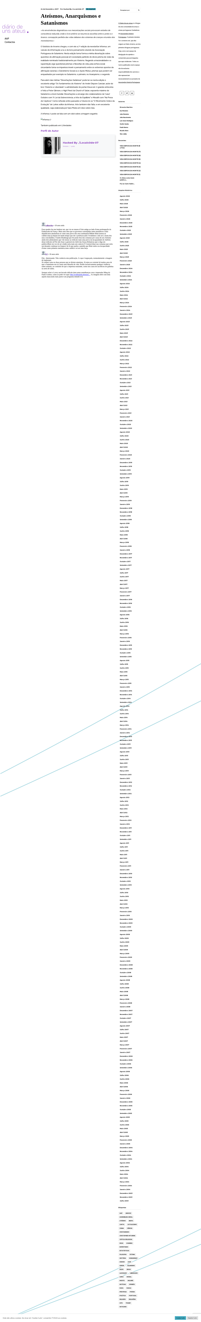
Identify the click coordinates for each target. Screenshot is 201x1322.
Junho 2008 (124, 988)
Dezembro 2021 (126, 375)
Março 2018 (124, 542)
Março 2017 (124, 588)
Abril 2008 (124, 995)
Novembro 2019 (126, 466)
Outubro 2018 (125, 516)
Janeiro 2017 (125, 596)
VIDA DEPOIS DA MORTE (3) (130, 167)
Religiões (132, 1299)
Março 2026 (124, 211)
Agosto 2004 (125, 1163)
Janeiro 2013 (125, 778)
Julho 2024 (124, 287)
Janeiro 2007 (125, 1052)
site (121, 1303)
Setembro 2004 (126, 1159)
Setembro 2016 (126, 611)
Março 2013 (124, 771)
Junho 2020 (124, 440)
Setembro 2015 (125, 657)
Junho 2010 (124, 896)
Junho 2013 (124, 759)
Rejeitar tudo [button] (192, 1318)
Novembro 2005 (126, 1106)
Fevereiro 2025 (126, 261)
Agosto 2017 (124, 569)
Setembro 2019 (126, 474)
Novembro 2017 (126, 558)
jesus (129, 1269)
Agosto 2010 (124, 889)
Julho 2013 (124, 755)
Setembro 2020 (126, 428)
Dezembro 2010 (126, 873)
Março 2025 (124, 257)
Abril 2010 (123, 904)
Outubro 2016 (125, 607)
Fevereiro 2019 (125, 500)
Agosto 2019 (124, 478)
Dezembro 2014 (126, 691)
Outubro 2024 (125, 276)
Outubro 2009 (125, 927)
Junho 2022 (124, 360)
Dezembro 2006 (126, 1056)
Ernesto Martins (126, 107)
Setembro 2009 (126, 930)
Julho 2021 (124, 394)
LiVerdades (67, 125)
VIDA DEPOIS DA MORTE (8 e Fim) (130, 147)
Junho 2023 (124, 329)
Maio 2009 (124, 946)
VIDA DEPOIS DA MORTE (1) (130, 174)
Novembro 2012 (126, 786)
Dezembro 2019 (126, 462)
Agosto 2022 (125, 352)
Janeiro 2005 (125, 1144)
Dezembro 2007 (126, 1010)
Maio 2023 (124, 333)
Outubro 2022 (125, 348)
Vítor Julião (123, 134)
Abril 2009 (124, 950)
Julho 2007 (124, 1029)
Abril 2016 (123, 630)
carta (122, 1224)
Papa (121, 1288)
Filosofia (123, 1254)
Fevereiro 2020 (126, 455)
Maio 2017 (123, 580)
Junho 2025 (124, 245)
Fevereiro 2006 (126, 1094)
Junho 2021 (124, 398)
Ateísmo (123, 1221)
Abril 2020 (124, 447)
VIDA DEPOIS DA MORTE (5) (130, 159)
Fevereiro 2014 (126, 729)
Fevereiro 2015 (125, 683)
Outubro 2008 (125, 972)
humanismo (133, 1258)
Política (123, 1295)
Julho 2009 (124, 938)
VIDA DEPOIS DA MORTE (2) (130, 171)
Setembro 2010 (126, 885)
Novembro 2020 (126, 420)
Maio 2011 (123, 854)
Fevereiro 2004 (126, 1186)
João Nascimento (125, 117)
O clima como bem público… (127, 179)
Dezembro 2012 (126, 782)
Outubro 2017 (125, 561)
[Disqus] (78, 190)
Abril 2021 (123, 405)
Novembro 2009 (126, 923)
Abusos (128, 1213)
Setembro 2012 (126, 793)
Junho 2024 (124, 291)
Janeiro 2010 (125, 915)
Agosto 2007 (125, 1026)
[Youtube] (132, 93)
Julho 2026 (124, 200)
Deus (121, 1243)
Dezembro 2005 (126, 1102)
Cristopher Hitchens (127, 1235)
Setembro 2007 (126, 1022)
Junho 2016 (124, 622)
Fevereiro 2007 (126, 1049)
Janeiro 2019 (125, 504)
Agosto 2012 (124, 797)
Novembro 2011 (126, 832)
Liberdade (133, 1273)
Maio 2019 (123, 489)
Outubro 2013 (125, 744)
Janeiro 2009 (125, 961)
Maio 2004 (124, 1174)
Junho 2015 (124, 668)
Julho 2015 (124, 664)
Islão (121, 1269)
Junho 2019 (124, 485)
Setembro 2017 (126, 565)
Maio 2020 (124, 443)
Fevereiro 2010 (126, 911)
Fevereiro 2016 (125, 638)
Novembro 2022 (126, 344)
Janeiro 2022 (125, 371)
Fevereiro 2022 (126, 367)
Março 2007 (124, 1045)
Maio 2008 (124, 991)
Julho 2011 (124, 847)
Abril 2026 (124, 207)
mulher (130, 1280)
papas (129, 1288)
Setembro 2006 (126, 1068)
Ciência (129, 1228)
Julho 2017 (124, 573)
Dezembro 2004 (126, 1148)
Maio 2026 (124, 204)
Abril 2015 (123, 676)
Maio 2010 (124, 900)
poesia (132, 1292)
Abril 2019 (123, 493)
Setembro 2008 (126, 976)
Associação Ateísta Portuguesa (129, 82)
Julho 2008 (124, 984)
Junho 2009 (124, 942)
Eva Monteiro (124, 111)
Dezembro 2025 (126, 223)
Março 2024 (124, 302)
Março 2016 (124, 634)
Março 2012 (124, 816)
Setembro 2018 (126, 519)
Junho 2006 (124, 1079)
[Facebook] (122, 93)
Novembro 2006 (126, 1060)
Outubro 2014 (125, 698)
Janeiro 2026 (125, 219)
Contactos (10, 42)
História (123, 1258)
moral (129, 1277)
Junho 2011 (124, 851)
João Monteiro (124, 114)
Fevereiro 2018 (126, 546)
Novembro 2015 (126, 649)
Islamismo (131, 1265)
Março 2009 (124, 953)
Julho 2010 (124, 892)
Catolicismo (132, 1224)
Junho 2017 (124, 577)
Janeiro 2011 (124, 870)
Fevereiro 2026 (126, 215)
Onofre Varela (124, 124)
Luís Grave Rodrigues (126, 121)
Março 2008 (124, 999)
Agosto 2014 (124, 706)
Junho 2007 (124, 1033)
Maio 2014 (124, 717)
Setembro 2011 (125, 839)
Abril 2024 (124, 299)
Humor (122, 1262)
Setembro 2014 (126, 702)
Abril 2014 (123, 721)
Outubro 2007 (125, 1018)
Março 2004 (124, 1182)
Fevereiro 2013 (125, 774)
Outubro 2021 (125, 382)
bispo (131, 1221)
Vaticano (123, 1307)
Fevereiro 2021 (125, 413)
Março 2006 (124, 1090)
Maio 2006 (124, 1083)
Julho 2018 (124, 527)
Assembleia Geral (126, 1217)
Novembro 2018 (126, 512)
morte (122, 1280)
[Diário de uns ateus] (15, 18)
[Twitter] (127, 93)
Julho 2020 (124, 436)
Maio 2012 (123, 809)
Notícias (123, 1284)
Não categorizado (90, 9)
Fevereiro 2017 (125, 592)
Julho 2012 (124, 801)
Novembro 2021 (126, 379)
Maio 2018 (124, 535)
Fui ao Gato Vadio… (127, 184)
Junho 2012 (124, 805)
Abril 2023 (124, 337)
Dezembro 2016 (126, 599)
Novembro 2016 (126, 603)
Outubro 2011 (125, 835)
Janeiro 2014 (125, 733)
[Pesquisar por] (139, 10)
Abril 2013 (123, 767)
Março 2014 (124, 725)
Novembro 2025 (126, 226)
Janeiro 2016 (125, 641)
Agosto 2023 (125, 322)
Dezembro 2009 (126, 919)
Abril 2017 (123, 584)
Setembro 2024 (126, 280)
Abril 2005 (124, 1132)
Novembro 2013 (126, 740)
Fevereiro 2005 (126, 1140)
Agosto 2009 (125, 934)
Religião (123, 1299)
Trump (128, 1303)
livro (121, 1277)
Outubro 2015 (125, 653)
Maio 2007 (124, 1037)
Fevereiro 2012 (125, 820)
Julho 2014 (124, 710)
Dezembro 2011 (126, 828)
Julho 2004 (124, 1167)
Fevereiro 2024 (126, 306)
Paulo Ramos (124, 127)
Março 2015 (124, 679)
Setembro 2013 (126, 748)
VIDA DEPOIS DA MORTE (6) (130, 155)
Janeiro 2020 (125, 459)
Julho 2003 (124, 1201)
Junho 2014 (124, 714)
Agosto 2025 (125, 238)
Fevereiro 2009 (126, 957)
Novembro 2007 (126, 1014)
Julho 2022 (124, 356)
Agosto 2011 (124, 843)
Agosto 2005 (125, 1117)
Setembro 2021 (126, 386)
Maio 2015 (123, 672)
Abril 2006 (124, 1087)
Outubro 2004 (125, 1155)
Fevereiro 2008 (126, 1003)
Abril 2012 (123, 813)
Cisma (122, 1228)
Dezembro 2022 (126, 341)
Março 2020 (124, 451)
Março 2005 (124, 1136)
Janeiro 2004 (125, 1189)
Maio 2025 (124, 249)
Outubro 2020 (125, 424)
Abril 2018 (123, 539)
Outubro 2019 (125, 470)
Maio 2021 (123, 401)
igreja (122, 1265)
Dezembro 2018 (126, 508)
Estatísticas (124, 1250)
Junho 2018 (124, 531)
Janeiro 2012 (125, 824)
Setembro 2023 (126, 318)
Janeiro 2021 (125, 417)
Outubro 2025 (125, 230)
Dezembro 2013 (126, 736)
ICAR (129, 1262)
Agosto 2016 (124, 615)
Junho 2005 (124, 1125)
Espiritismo (124, 1247)
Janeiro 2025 (125, 264)
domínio (129, 1243)
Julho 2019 (124, 481)
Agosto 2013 (124, 752)
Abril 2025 (124, 253)
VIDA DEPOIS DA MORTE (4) (130, 163)
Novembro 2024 (126, 272)
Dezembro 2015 (126, 645)
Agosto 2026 (125, 196)
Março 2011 (124, 862)
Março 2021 (124, 409)
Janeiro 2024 (125, 310)
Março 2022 (124, 363)
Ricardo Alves (124, 130)
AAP (7, 38)
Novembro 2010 (126, 877)
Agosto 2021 (124, 390)
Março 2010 (124, 908)
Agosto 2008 (125, 980)
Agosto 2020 (125, 432)
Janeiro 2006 (125, 1098)
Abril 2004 (124, 1178)
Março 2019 (124, 497)
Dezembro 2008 (126, 965)
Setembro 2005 (126, 1113)
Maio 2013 (123, 763)
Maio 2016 (123, 626)
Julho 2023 (124, 325)
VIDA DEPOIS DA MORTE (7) (130, 152)
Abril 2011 (123, 858)
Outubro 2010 (125, 881)
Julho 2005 (124, 1121)
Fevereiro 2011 (125, 866)
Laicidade (123, 1273)
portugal (132, 1295)
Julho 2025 (124, 242)
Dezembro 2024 (126, 268)
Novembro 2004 (126, 1151)
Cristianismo (124, 1232)
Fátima (132, 1254)
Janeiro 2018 (125, 550)
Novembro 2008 (126, 969)
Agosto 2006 (125, 1071)
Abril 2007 (124, 1041)
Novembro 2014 (126, 695)
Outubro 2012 (125, 790)
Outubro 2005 (125, 1109)
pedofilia (123, 1292)
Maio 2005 (124, 1128)
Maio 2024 (124, 295)
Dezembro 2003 (126, 1193)
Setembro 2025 (126, 234)
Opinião (132, 1284)
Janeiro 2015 (125, 687)
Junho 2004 (124, 1170)
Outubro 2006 (125, 1064)
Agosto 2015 (124, 660)
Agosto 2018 (124, 523)
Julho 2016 (124, 618)
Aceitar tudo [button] (180, 1318)
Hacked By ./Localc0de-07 (80, 142)
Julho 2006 (124, 1075)
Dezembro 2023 (126, 314)
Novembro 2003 (126, 1197)
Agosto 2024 (125, 283)
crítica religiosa (126, 1239)
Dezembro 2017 (126, 554)
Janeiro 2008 (125, 1007)
